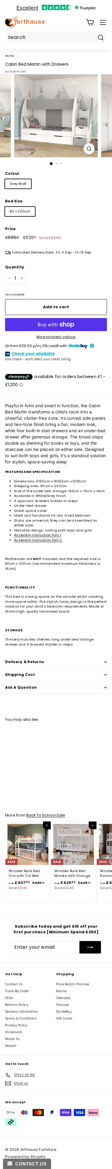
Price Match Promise (72, 984)
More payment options (56, 336)
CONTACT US (29, 1163)
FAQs (9, 998)
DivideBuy (64, 1011)
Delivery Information (21, 1011)
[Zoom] (89, 148)
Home (9, 56)
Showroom (13, 1032)
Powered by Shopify (25, 1156)
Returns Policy (16, 1005)
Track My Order (17, 991)
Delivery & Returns (24, 661)
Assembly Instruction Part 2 (38, 540)
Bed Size (13, 201)
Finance (62, 1005)
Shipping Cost (20, 674)
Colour (12, 173)
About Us (12, 1039)
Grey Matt (18, 183)
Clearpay (63, 998)
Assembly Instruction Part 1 (37, 535)
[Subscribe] (90, 947)
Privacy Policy (16, 1025)
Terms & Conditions (21, 1018)
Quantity (14, 267)
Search (11, 1046)
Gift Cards (64, 1018)
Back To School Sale (45, 815)
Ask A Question (21, 687)
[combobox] (56, 37)
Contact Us (14, 984)
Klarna (61, 991)
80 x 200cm (20, 211)
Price (10, 228)
